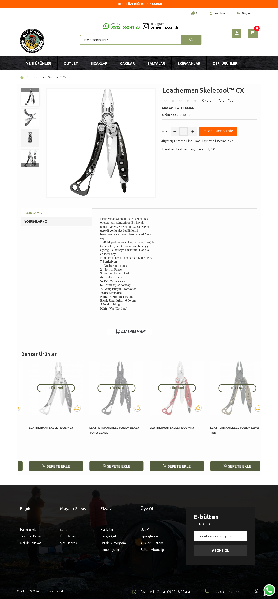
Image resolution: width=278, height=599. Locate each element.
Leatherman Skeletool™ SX (43, 428)
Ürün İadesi (68, 536)
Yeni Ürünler (38, 63)
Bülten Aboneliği (152, 550)
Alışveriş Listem (152, 543)
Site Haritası (69, 543)
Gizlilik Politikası (31, 543)
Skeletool (202, 149)
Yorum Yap (226, 100)
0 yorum (208, 100)
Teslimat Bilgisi (30, 536)
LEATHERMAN (184, 108)
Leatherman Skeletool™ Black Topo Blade (107, 430)
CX (213, 149)
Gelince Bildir (220, 131)
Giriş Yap (246, 13)
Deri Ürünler (225, 63)
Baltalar (156, 63)
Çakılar (127, 63)
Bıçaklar (99, 63)
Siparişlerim (149, 536)
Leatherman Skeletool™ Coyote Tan (228, 430)
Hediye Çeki (108, 536)
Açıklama (33, 213)
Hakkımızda (28, 529)
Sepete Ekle (50, 466)
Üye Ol (145, 529)
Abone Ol (220, 550)
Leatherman (185, 149)
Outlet (71, 63)
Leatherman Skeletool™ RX (164, 428)
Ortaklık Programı (113, 543)
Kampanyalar (109, 550)
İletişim (65, 529)
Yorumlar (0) (35, 221)
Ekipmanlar (189, 63)
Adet (165, 131)
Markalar (106, 529)
